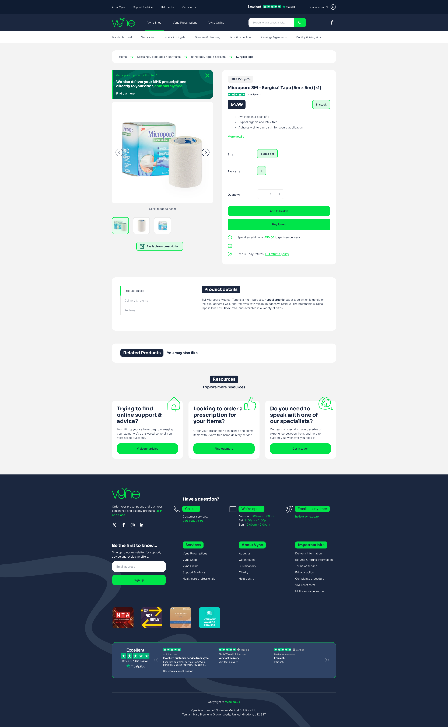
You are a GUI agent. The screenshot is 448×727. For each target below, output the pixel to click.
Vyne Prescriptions (185, 22)
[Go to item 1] (120, 225)
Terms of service (306, 566)
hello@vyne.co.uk (307, 516)
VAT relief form (305, 585)
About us (244, 553)
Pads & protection (240, 37)
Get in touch (189, 7)
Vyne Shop (154, 22)
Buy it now (279, 224)
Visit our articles (147, 448)
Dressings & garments (273, 37)
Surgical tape (244, 56)
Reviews (129, 310)
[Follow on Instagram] (132, 525)
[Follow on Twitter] (114, 525)
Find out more (125, 93)
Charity (243, 572)
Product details (134, 290)
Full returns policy (277, 254)
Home (123, 56)
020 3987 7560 (193, 520)
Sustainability (247, 566)
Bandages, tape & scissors (208, 56)
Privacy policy (304, 572)
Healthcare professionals (199, 578)
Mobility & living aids (308, 37)
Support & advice (143, 7)
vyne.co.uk (232, 702)
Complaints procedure (309, 578)
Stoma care (148, 37)
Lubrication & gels (174, 37)
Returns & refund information (314, 559)
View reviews (254, 95)
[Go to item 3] (162, 225)
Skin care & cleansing (207, 37)
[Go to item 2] (141, 225)
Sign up (139, 580)
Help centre (167, 7)
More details (236, 136)
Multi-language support (310, 591)
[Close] (206, 77)
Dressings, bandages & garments (159, 56)
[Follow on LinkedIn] (141, 525)
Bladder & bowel (122, 37)
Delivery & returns (136, 300)
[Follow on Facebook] (123, 525)
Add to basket (279, 211)
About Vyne (118, 7)
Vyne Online (216, 22)
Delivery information (308, 553)
